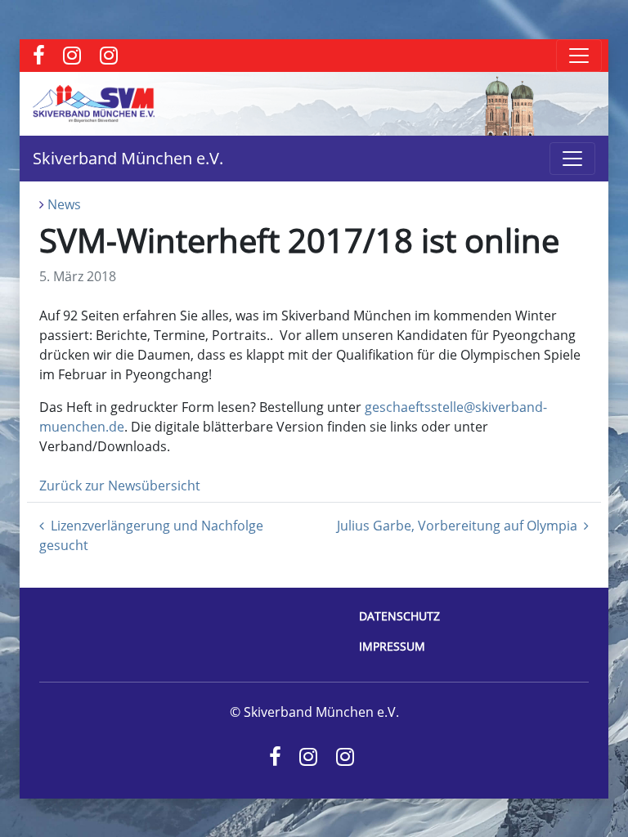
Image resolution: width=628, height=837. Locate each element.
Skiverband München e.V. (128, 158)
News (64, 204)
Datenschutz (399, 616)
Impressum (392, 646)
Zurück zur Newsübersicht (119, 486)
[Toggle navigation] (579, 55)
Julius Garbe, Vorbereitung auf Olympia (457, 526)
